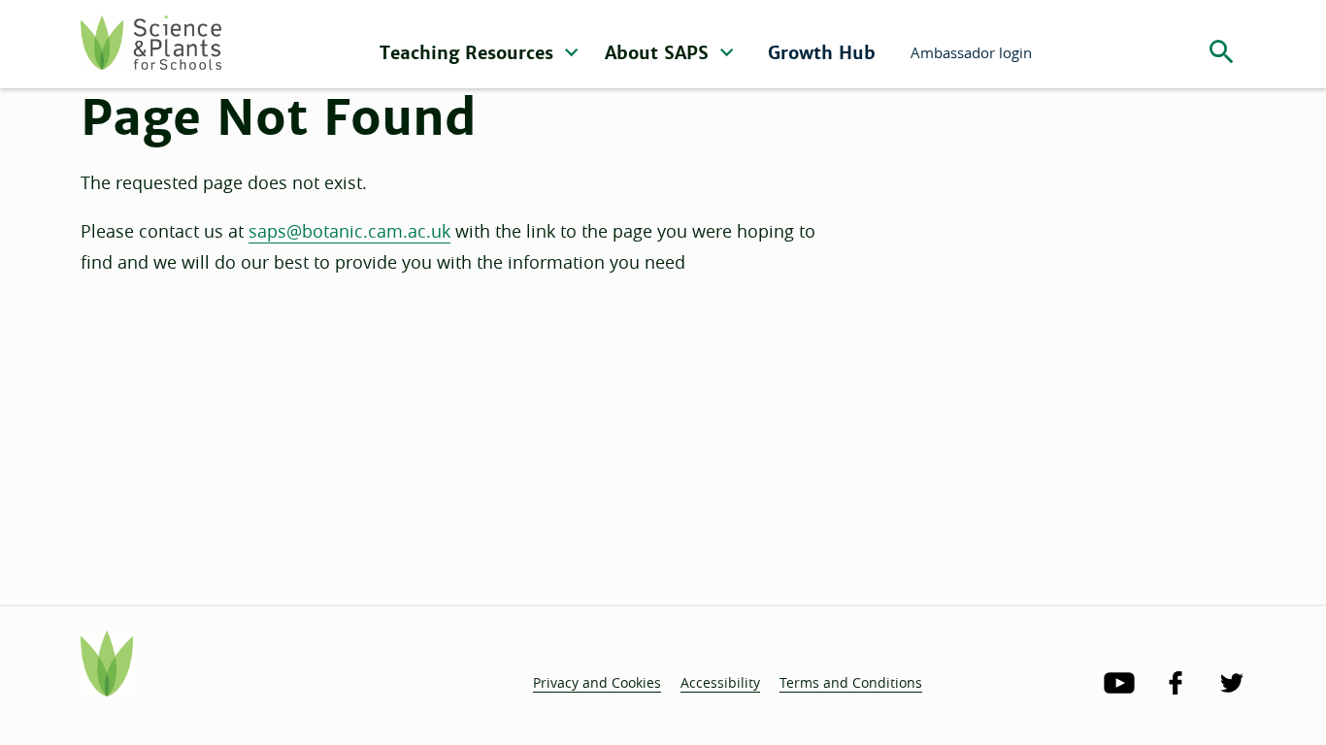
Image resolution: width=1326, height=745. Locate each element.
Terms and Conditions (850, 682)
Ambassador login (971, 52)
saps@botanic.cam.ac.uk (349, 231)
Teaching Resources (469, 53)
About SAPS (659, 53)
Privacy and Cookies (597, 682)
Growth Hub (822, 53)
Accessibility (720, 682)
